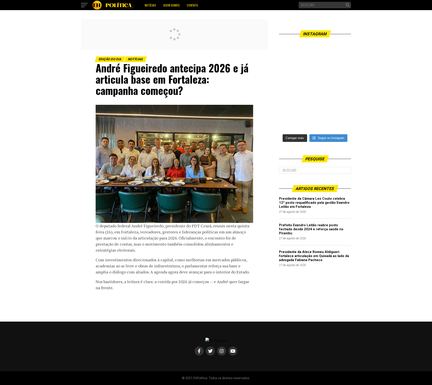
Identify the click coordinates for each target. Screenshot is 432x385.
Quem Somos (171, 5)
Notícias (150, 5)
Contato (192, 5)
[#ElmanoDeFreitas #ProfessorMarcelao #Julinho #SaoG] (315, 109)
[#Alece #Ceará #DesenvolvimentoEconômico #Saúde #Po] (315, 65)
